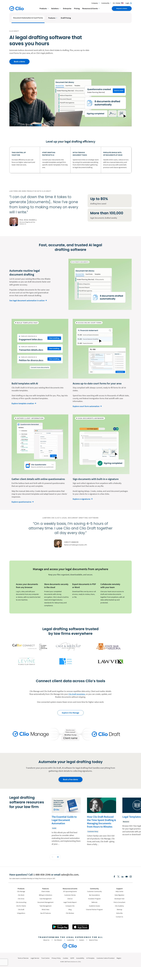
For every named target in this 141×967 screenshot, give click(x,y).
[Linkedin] (122, 876)
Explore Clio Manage (70, 712)
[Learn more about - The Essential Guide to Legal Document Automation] (66, 823)
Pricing (77, 8)
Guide (54, 828)
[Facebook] (114, 876)
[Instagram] (131, 876)
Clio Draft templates (76, 694)
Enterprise (67, 8)
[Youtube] (127, 876)
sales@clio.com (69, 874)
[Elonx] (118, 876)
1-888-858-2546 (42, 874)
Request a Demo (121, 8)
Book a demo (19, 61)
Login (127, 3)
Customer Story (93, 831)
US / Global (117, 3)
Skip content (16, 800)
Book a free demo (70, 779)
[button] (53, 857)
